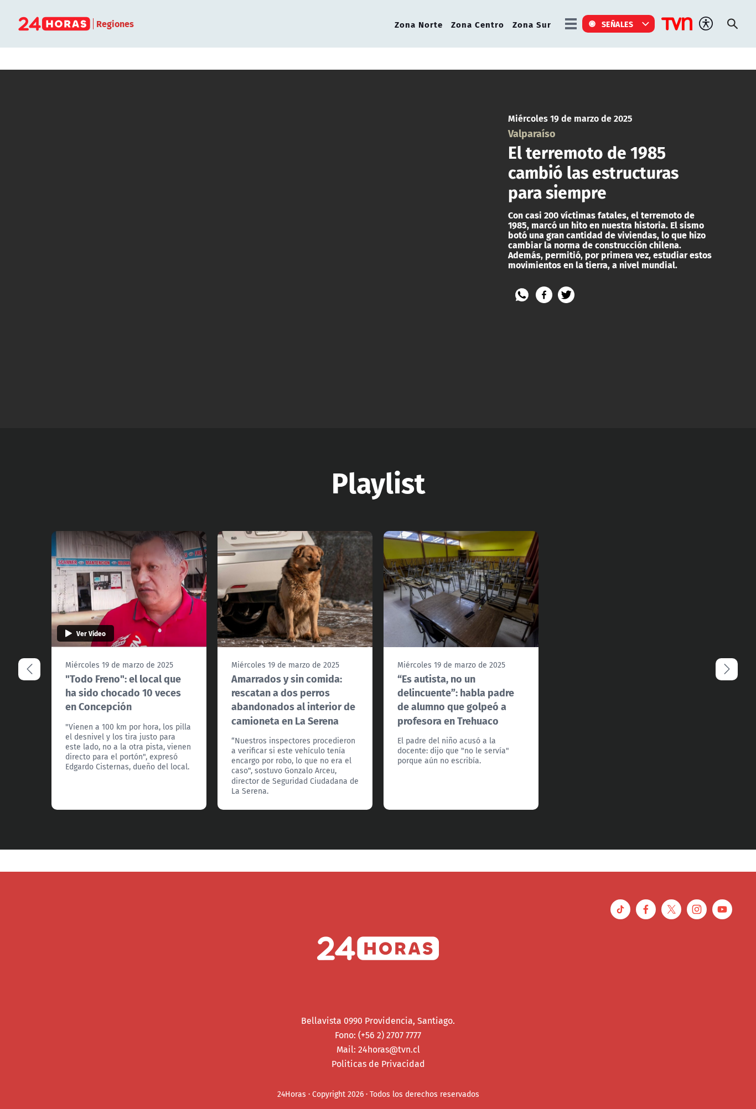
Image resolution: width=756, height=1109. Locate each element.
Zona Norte (419, 24)
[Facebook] (544, 295)
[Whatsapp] (522, 295)
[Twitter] (566, 295)
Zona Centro (477, 24)
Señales (618, 24)
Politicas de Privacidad (378, 1063)
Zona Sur (531, 24)
